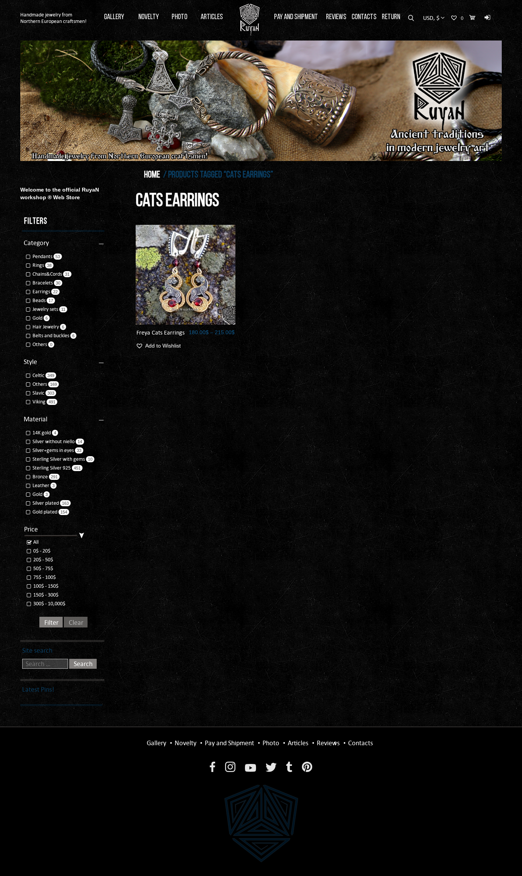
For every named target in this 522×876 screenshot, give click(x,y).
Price (31, 529)
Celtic (38, 375)
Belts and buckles (50, 335)
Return (391, 17)
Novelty (148, 17)
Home (152, 175)
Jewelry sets (45, 309)
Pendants (42, 256)
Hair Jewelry (45, 326)
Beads (39, 300)
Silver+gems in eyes (53, 450)
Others (39, 344)
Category (36, 243)
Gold (37, 318)
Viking (39, 401)
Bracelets (42, 283)
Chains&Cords (47, 274)
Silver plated (45, 503)
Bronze (40, 476)
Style (30, 362)
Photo (179, 17)
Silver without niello (53, 441)
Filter (51, 622)
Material (35, 419)
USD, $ (431, 17)
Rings (38, 265)
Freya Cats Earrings (160, 332)
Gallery (114, 17)
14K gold (41, 432)
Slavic (38, 393)
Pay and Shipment (296, 17)
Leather (40, 485)
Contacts (364, 17)
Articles (212, 17)
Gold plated (44, 512)
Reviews (336, 17)
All (35, 542)
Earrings (41, 291)
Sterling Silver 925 (51, 468)
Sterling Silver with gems (58, 459)
